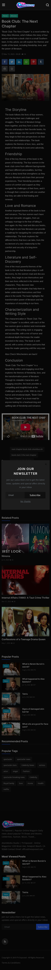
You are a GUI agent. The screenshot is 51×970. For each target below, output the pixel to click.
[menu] (3, 5)
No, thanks (25, 501)
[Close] (45, 464)
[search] (47, 5)
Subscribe (35, 495)
